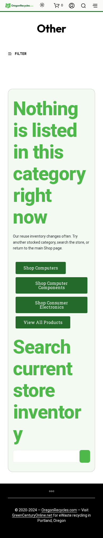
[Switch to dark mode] (42, 4)
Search (84, 456)
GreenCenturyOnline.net (32, 515)
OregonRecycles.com (59, 510)
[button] (58, 5)
